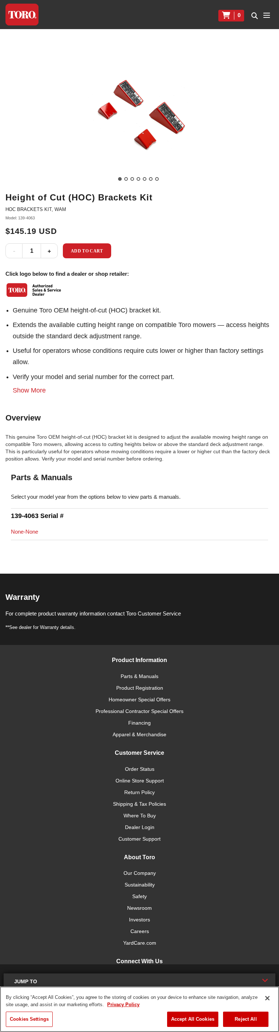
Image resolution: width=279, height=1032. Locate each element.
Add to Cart (87, 251)
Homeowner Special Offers (139, 699)
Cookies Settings (29, 1019)
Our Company (140, 873)
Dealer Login (139, 827)
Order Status (139, 769)
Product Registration (139, 688)
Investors (139, 920)
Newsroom (139, 908)
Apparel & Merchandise (139, 734)
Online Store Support (140, 781)
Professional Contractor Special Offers (139, 711)
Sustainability (140, 885)
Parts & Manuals (139, 676)
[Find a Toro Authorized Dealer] (34, 290)
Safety (139, 896)
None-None (24, 532)
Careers (139, 931)
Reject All (245, 1019)
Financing (139, 723)
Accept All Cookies (192, 1019)
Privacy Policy (123, 1004)
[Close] (267, 998)
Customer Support (139, 839)
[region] (139, 1009)
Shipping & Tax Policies (139, 804)
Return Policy (139, 792)
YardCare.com (139, 943)
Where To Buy (140, 815)
